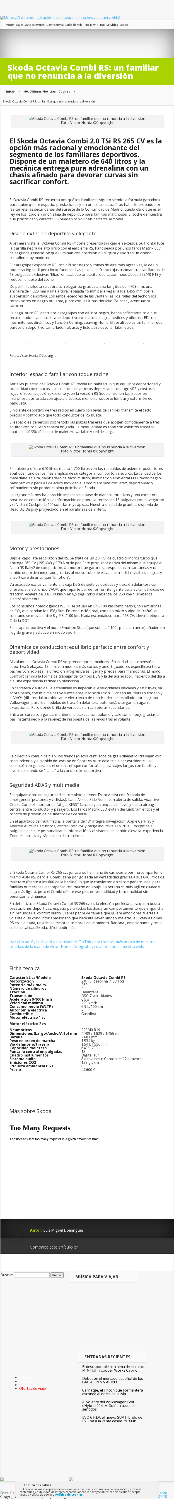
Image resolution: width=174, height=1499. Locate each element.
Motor (10, 25)
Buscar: (6, 1274)
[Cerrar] (155, 1486)
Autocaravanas (35, 25)
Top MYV (90, 25)
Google (86, 1245)
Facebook (95, 1245)
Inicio (10, 91)
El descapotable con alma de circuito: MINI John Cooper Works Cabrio (113, 1368)
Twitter (103, 1245)
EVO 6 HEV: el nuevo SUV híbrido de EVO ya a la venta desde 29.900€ (112, 1419)
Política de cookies (69, 1495)
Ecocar (124, 25)
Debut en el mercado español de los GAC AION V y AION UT (112, 1380)
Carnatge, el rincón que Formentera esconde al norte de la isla (112, 1392)
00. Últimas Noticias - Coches (47, 91)
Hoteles (25, 1381)
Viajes (19, 25)
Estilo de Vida (73, 25)
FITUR (101, 25)
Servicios (112, 25)
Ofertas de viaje (32, 1388)
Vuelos (25, 1377)
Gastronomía (55, 25)
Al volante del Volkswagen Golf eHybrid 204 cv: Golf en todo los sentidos (108, 1405)
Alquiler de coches (34, 1384)
